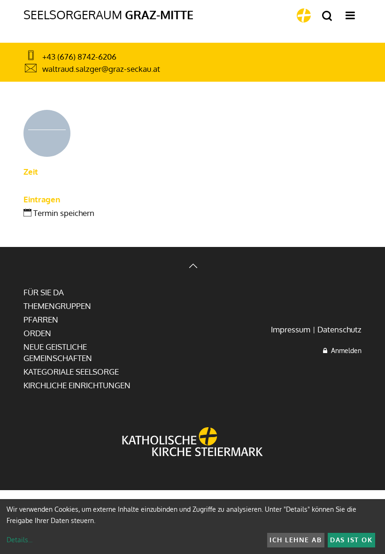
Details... (19, 540)
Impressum (290, 329)
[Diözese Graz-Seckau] (192, 442)
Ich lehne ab (296, 540)
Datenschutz (339, 329)
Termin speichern (62, 213)
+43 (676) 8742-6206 (79, 57)
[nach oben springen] (192, 267)
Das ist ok (351, 540)
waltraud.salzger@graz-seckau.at (101, 69)
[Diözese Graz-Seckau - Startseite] (304, 15)
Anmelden (344, 350)
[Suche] (327, 16)
